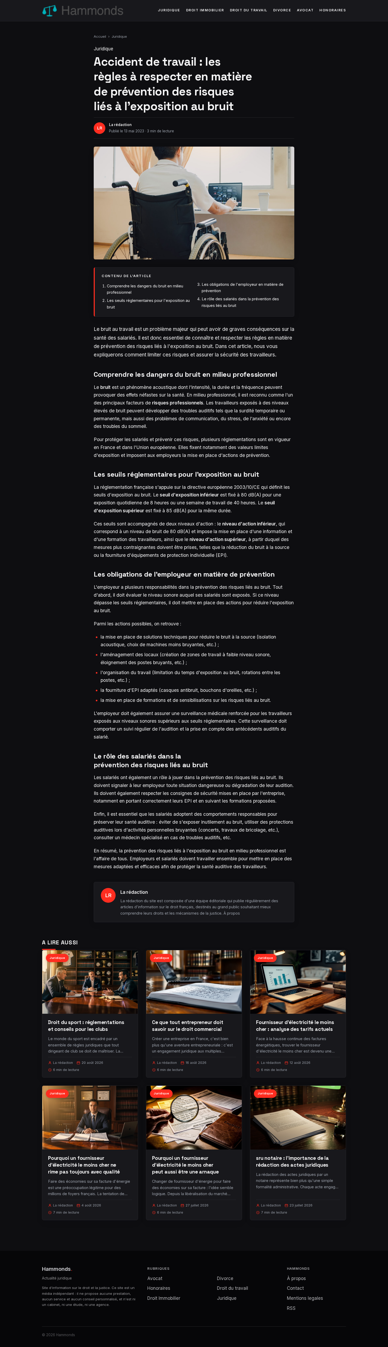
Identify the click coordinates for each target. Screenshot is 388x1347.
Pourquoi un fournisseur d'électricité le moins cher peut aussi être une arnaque (185, 1165)
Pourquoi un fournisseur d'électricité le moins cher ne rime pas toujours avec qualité (84, 1165)
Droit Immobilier (205, 10)
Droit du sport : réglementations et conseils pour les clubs (86, 1025)
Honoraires (332, 10)
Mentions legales (305, 1298)
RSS (291, 1308)
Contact (295, 1288)
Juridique (169, 10)
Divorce (282, 10)
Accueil (100, 36)
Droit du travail (248, 10)
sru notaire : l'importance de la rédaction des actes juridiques (292, 1161)
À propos (232, 913)
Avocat (305, 10)
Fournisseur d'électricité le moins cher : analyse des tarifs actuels (295, 1025)
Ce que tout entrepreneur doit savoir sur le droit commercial (187, 1025)
